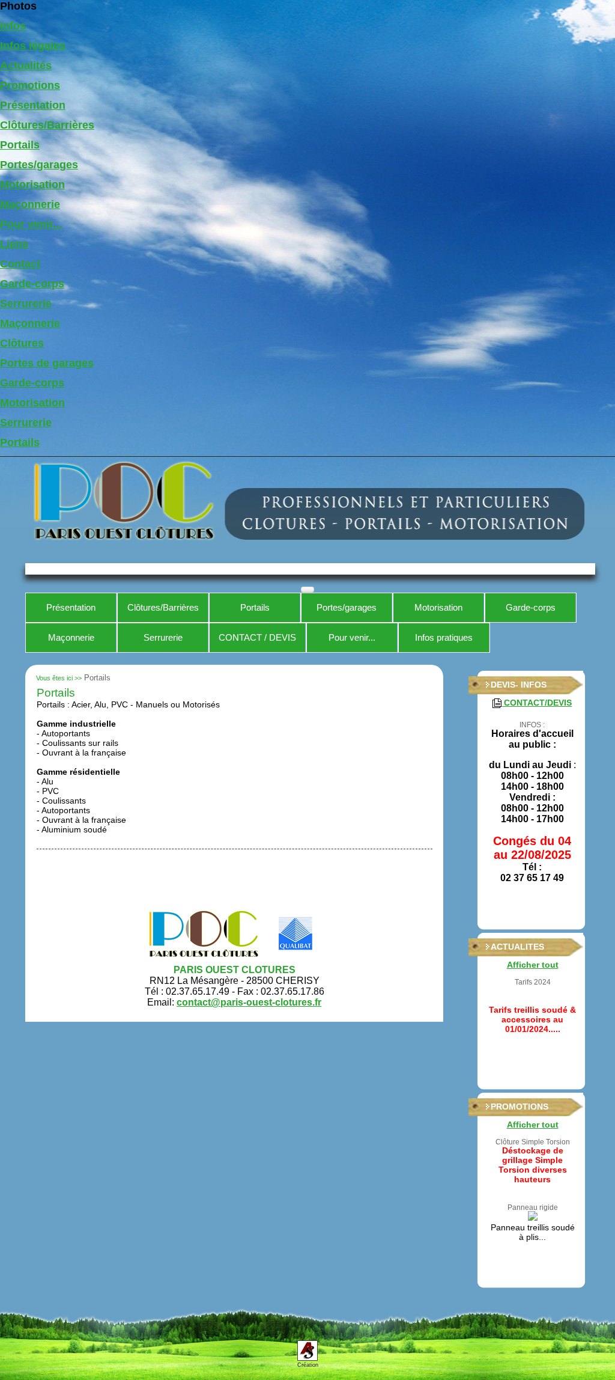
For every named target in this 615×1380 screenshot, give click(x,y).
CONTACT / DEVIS (257, 637)
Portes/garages (39, 165)
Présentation (32, 105)
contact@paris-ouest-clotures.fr (249, 1002)
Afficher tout (533, 964)
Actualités (26, 66)
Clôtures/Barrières (47, 125)
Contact (20, 264)
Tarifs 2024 (533, 982)
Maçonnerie (30, 204)
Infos (13, 26)
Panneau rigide (532, 1207)
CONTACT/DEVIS (536, 702)
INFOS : (532, 724)
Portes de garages (47, 363)
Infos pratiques (444, 637)
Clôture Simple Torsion (532, 1142)
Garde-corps (32, 284)
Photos (18, 6)
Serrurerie (26, 304)
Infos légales (32, 46)
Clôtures (22, 343)
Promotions (30, 85)
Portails (20, 145)
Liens (14, 244)
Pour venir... (31, 224)
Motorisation (32, 185)
